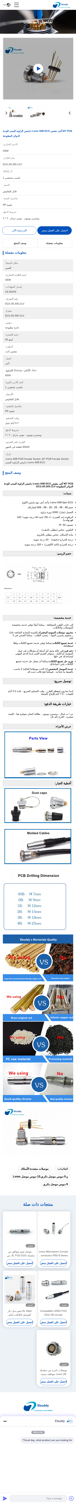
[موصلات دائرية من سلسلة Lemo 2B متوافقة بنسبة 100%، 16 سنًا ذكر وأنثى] (53, 1348)
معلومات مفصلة (54, 243)
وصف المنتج (20, 243)
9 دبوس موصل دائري (55, 1184)
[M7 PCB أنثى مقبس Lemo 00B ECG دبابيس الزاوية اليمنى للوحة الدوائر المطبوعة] (38, 68)
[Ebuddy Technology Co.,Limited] (61, 5)
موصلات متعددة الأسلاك (35, 1168)
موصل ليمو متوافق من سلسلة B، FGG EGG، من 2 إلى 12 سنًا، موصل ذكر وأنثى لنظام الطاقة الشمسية (20, 1253)
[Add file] (71, 1498)
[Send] (5, 1498)
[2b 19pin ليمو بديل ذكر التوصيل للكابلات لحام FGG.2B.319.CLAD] (19, 1289)
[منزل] (38, 1410)
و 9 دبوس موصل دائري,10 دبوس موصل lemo (40, 1176)
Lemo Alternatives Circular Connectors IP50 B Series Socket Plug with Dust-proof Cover (53, 1253)
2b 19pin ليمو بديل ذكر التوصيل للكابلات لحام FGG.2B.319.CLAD (20, 1313)
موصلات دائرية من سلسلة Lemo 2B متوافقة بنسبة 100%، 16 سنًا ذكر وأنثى (53, 1372)
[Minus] (5, 1421)
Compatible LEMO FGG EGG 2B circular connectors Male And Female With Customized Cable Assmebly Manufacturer (53, 1313)
